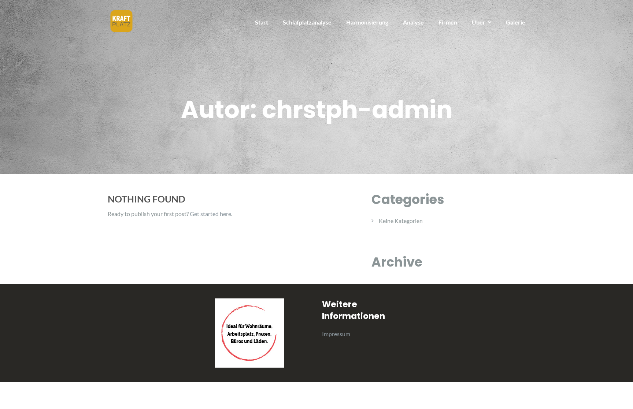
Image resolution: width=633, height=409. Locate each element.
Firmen (447, 22)
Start (261, 22)
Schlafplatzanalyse (307, 22)
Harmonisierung (367, 22)
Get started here (210, 213)
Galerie (515, 22)
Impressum (336, 333)
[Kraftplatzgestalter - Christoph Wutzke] (121, 20)
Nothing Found (146, 198)
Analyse (413, 22)
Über (478, 22)
